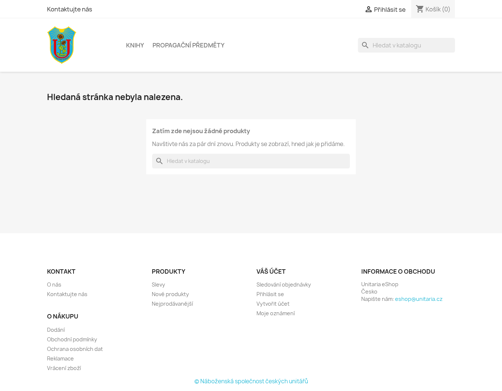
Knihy (135, 45)
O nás (54, 284)
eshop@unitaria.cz (418, 298)
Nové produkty (170, 294)
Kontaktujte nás (69, 9)
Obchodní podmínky (72, 339)
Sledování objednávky (284, 284)
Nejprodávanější (172, 303)
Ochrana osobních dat (75, 348)
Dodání (56, 329)
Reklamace (60, 358)
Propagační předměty (189, 45)
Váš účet (271, 271)
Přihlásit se (270, 294)
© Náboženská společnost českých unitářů (251, 381)
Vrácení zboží (64, 368)
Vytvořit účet (273, 303)
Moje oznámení (276, 313)
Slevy (158, 284)
